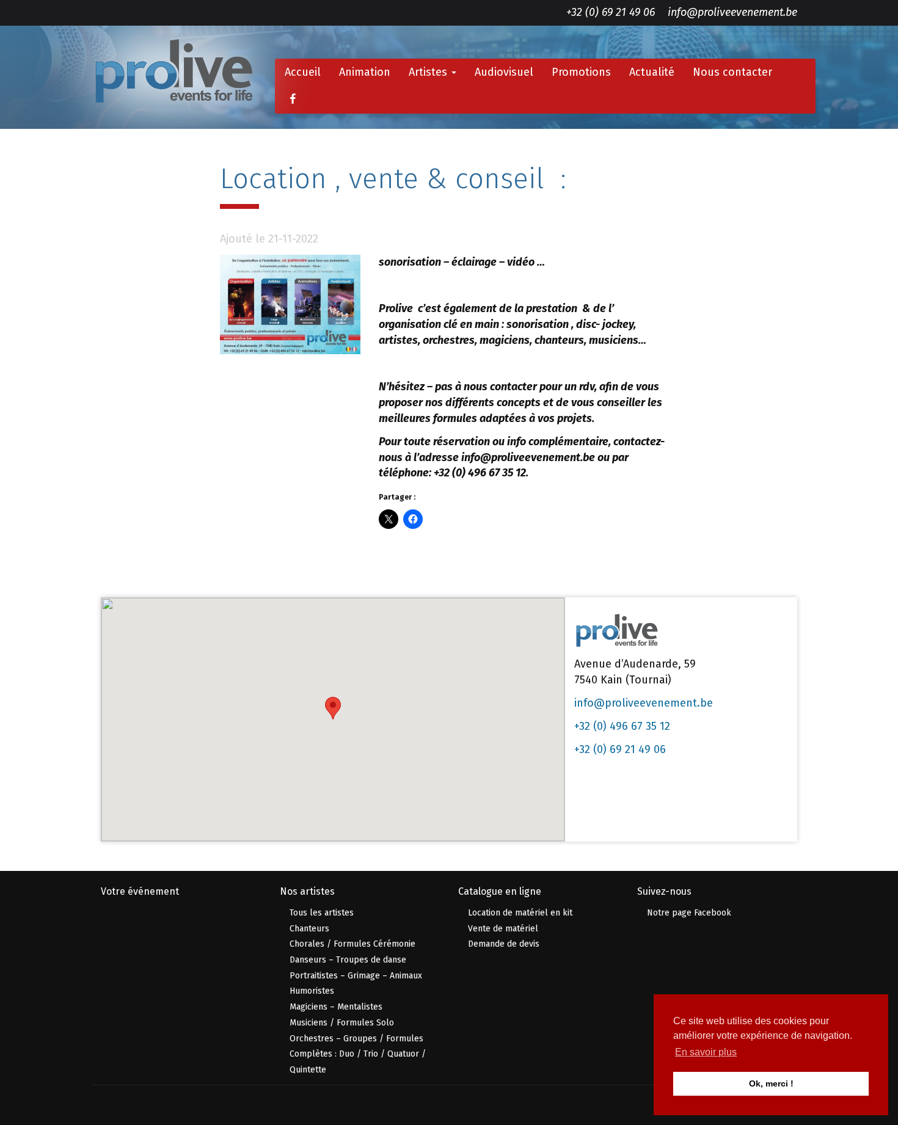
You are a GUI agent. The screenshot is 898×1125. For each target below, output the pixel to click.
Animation (364, 72)
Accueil (303, 72)
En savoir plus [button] (706, 1052)
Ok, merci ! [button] (771, 1083)
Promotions (581, 72)
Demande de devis (503, 944)
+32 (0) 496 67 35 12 (622, 726)
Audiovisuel (504, 72)
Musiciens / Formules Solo (342, 1023)
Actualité (651, 72)
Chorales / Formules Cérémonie (352, 944)
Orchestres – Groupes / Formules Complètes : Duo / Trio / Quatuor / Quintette (358, 1054)
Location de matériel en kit (520, 913)
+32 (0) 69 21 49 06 (610, 12)
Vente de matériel (503, 928)
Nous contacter (732, 72)
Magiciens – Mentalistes (336, 1007)
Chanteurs (309, 928)
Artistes (429, 72)
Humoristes (312, 991)
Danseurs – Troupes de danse (348, 960)
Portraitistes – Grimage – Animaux (356, 975)
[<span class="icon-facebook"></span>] (292, 99)
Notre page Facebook (689, 913)
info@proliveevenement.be (732, 12)
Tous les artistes (322, 913)
